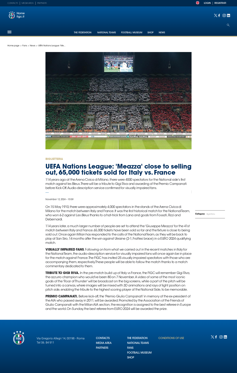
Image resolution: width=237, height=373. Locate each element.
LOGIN (207, 3)
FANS (130, 348)
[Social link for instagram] (224, 15)
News (162, 33)
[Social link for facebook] (219, 15)
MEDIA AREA (104, 343)
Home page (13, 46)
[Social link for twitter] (215, 15)
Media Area (27, 3)
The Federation (83, 33)
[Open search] (228, 25)
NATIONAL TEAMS (138, 343)
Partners (42, 3)
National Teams (106, 33)
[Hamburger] (9, 32)
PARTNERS (102, 348)
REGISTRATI (220, 3)
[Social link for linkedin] (228, 15)
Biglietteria (211, 214)
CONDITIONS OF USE (171, 338)
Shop (150, 33)
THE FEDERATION (137, 338)
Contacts (12, 3)
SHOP (130, 358)
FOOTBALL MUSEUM (139, 353)
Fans (24, 46)
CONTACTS (103, 338)
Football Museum (131, 33)
